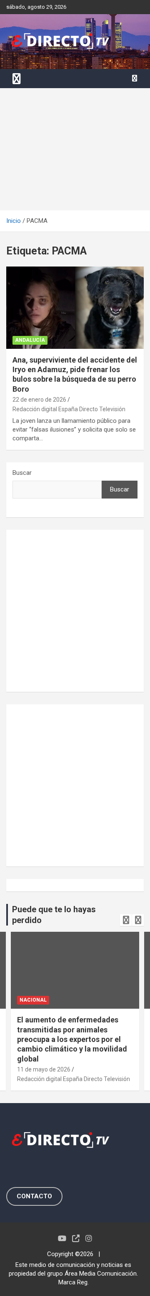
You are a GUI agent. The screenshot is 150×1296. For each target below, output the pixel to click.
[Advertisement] (75, 149)
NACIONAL (33, 1000)
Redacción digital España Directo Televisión (68, 409)
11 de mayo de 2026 (43, 1069)
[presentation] (126, 920)
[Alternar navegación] (16, 78)
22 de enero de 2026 (39, 399)
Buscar (22, 472)
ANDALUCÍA (30, 340)
